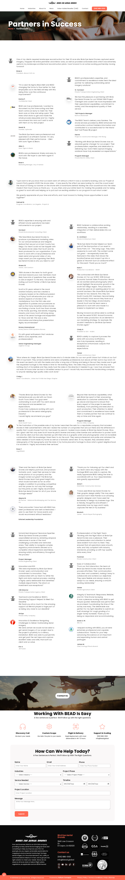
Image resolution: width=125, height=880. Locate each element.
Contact (85, 8)
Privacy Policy (82, 878)
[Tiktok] (70, 864)
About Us (42, 8)
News (52, 8)
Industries (19, 771)
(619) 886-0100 (99, 8)
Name (17, 762)
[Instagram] (59, 864)
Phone (82, 762)
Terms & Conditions (95, 878)
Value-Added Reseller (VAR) (67, 8)
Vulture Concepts (64, 878)
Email (49, 762)
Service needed (21, 780)
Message (19, 798)
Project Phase (69, 771)
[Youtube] (62, 864)
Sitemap (112, 878)
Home (22, 8)
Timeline (66, 780)
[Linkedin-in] (66, 864)
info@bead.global (102, 738)
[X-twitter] (59, 867)
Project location (22, 789)
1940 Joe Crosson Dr (66, 842)
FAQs (105, 878)
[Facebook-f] (73, 864)
